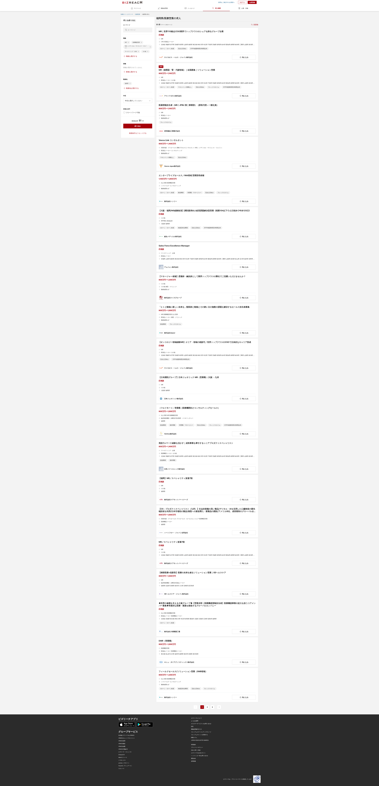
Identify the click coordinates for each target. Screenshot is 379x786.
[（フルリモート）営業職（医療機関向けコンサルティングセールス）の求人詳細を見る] (207, 421)
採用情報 (193, 761)
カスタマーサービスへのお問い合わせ (201, 723)
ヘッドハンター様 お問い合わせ (199, 755)
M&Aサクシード (122, 757)
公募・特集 (244, 8)
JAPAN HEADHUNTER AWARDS (200, 740)
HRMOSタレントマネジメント (126, 738)
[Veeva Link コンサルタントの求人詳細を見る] (207, 154)
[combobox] (137, 100)
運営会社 (193, 758)
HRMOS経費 (121, 746)
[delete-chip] (128, 42)
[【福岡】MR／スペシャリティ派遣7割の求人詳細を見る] (207, 489)
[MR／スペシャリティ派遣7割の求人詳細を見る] (207, 553)
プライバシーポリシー (197, 747)
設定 (192, 726)
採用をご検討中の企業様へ (226, 2)
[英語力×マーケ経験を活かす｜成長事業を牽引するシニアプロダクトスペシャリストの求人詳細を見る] (207, 457)
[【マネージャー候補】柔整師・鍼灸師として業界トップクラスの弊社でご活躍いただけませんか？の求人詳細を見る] (207, 287)
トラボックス (122, 760)
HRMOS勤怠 (121, 743)
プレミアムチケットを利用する (199, 734)
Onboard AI (121, 754)
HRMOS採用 (121, 740)
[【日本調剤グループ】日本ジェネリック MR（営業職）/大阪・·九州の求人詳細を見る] (207, 388)
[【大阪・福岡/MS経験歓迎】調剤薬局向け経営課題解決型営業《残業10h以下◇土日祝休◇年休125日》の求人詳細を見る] (207, 224)
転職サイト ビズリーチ (127, 14)
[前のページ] (195, 707)
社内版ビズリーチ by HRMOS (126, 735)
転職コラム (194, 737)
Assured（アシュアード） (125, 765)
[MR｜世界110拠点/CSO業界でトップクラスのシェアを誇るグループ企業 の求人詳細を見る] (207, 45)
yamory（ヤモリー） (124, 763)
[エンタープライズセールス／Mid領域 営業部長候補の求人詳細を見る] (207, 189)
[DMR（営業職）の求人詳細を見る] (207, 652)
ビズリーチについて (196, 718)
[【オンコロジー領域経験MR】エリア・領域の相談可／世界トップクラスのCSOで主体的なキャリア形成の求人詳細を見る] (207, 356)
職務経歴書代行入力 (196, 729)
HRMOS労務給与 (123, 749)
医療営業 (137, 14)
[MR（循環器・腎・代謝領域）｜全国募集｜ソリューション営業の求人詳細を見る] (207, 82)
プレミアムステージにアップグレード (201, 732)
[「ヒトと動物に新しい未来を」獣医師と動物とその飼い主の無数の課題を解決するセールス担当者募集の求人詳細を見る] (207, 320)
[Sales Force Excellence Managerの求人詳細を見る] (207, 257)
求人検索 (218, 8)
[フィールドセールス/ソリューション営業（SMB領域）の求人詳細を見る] (207, 685)
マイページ (137, 8)
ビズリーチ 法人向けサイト (198, 753)
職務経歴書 (164, 8)
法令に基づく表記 (196, 750)
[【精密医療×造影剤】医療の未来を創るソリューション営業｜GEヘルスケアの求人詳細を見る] (207, 584)
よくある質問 (194, 721)
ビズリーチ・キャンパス (124, 752)
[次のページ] (219, 707)
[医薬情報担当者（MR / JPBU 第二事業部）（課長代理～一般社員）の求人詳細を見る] (207, 119)
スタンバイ (121, 768)
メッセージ (191, 8)
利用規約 (193, 744)
